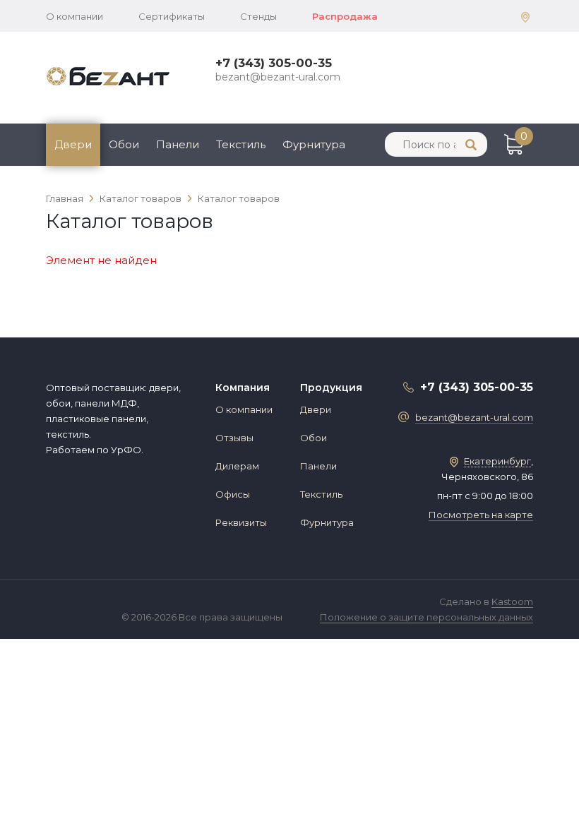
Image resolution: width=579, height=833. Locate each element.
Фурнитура (313, 144)
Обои (124, 144)
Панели (177, 144)
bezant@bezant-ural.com (277, 77)
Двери (73, 144)
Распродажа (345, 16)
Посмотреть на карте (481, 514)
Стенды (258, 16)
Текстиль (240, 144)
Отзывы (234, 437)
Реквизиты (241, 522)
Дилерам (237, 466)
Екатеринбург (497, 461)
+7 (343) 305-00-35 (273, 63)
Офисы (232, 494)
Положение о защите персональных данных (426, 617)
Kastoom (512, 601)
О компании (74, 16)
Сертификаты (171, 16)
